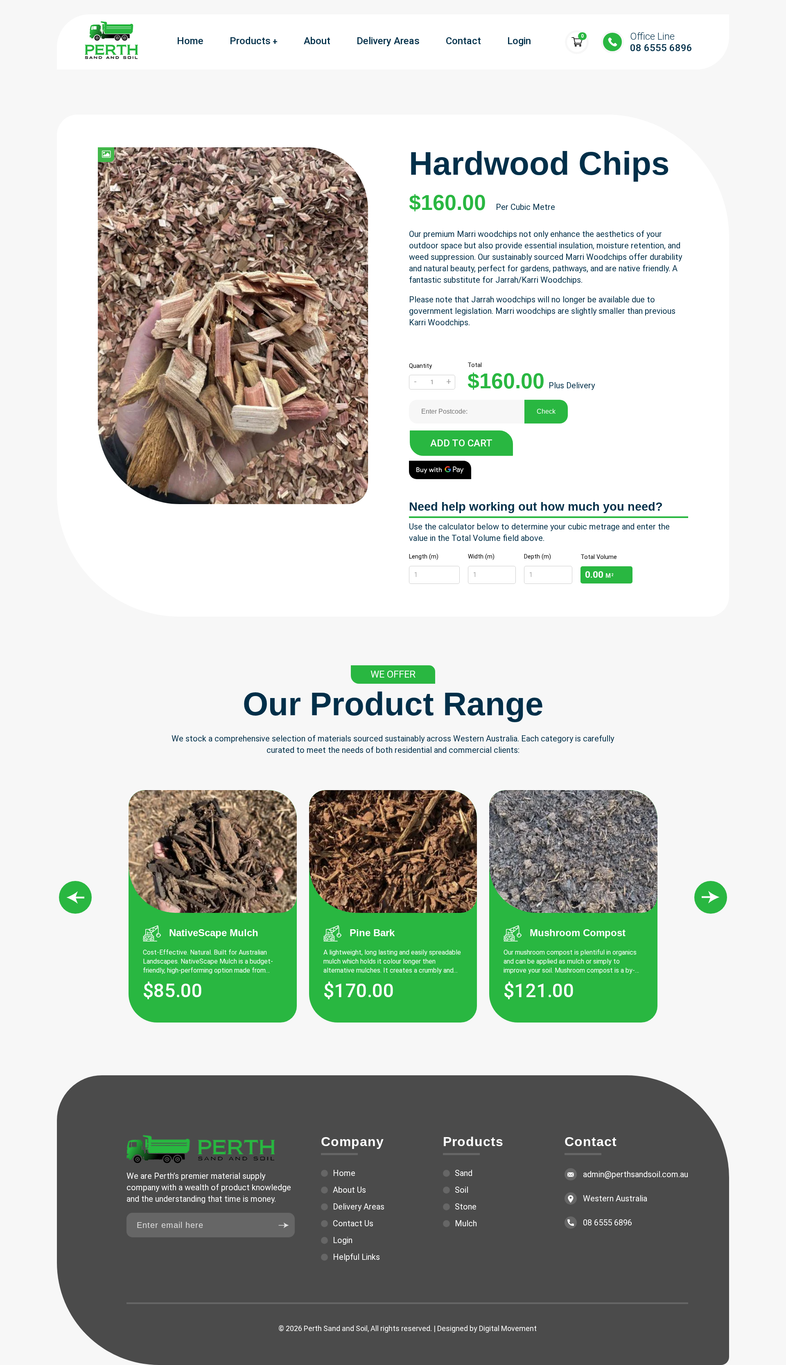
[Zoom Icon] (106, 154)
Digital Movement (508, 1328)
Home (190, 41)
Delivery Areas (388, 41)
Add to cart (461, 443)
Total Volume (598, 557)
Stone (466, 1207)
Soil (461, 1190)
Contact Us (353, 1223)
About (317, 41)
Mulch (466, 1223)
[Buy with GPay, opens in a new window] (440, 470)
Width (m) (481, 556)
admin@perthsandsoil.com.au (635, 1174)
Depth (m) (537, 556)
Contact (463, 41)
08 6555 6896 (661, 42)
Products (250, 41)
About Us (349, 1190)
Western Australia (615, 1198)
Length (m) (423, 556)
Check (546, 411)
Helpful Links (356, 1257)
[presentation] (75, 897)
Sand (463, 1173)
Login (519, 41)
